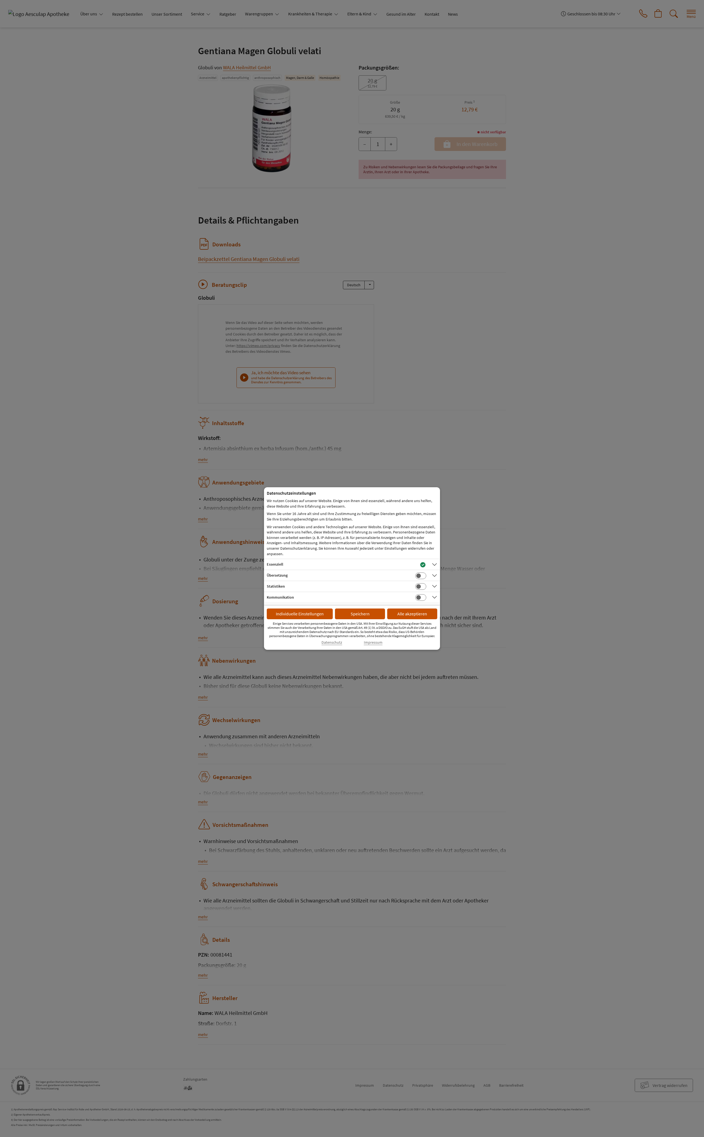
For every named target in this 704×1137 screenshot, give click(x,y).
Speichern (360, 613)
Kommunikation (280, 597)
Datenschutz (331, 642)
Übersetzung (277, 575)
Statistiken (276, 586)
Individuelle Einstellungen (300, 613)
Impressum (373, 642)
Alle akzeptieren (412, 613)
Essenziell (275, 564)
